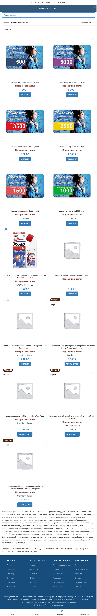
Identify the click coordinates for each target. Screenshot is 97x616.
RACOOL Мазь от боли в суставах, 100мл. (72, 275)
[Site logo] (48, 8)
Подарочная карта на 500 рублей (25, 82)
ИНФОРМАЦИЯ (81, 561)
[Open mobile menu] (3, 8)
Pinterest (33, 587)
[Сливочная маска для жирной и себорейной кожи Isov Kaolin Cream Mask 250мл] (72, 320)
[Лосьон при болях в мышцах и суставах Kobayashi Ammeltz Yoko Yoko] (25, 250)
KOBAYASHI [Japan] (24, 285)
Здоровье (11, 587)
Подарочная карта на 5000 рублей (72, 82)
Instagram (34, 565)
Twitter (32, 578)
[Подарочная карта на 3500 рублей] (25, 121)
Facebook (34, 569)
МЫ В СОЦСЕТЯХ (37, 561)
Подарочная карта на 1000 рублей (72, 211)
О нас (77, 565)
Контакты (78, 587)
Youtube (33, 582)
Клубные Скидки (81, 569)
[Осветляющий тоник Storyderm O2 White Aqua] (25, 391)
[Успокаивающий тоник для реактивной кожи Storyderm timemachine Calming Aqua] (25, 461)
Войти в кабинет (59, 569)
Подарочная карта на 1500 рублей (25, 211)
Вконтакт (33, 574)
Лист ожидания (59, 582)
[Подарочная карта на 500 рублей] (25, 57)
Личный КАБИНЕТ (61, 561)
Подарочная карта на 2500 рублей (72, 147)
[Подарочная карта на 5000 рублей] (72, 57)
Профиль (57, 578)
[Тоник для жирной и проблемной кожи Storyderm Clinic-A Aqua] (72, 391)
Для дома (11, 582)
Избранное (57, 587)
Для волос (11, 569)
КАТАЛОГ (11, 561)
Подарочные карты (25, 85)
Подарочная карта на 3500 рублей (25, 147)
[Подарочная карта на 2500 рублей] (72, 121)
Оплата (78, 578)
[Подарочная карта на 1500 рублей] (25, 186)
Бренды (10, 565)
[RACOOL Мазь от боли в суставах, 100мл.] (72, 250)
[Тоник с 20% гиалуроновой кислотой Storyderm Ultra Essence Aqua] (25, 320)
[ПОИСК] (92, 15)
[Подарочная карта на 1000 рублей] (72, 186)
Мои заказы (58, 574)
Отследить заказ (81, 582)
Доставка (78, 574)
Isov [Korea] (72, 355)
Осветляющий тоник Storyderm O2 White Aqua (25, 416)
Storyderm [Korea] (24, 355)
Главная (5, 22)
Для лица (11, 574)
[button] (25, 94)
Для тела (10, 578)
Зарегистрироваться (61, 565)
